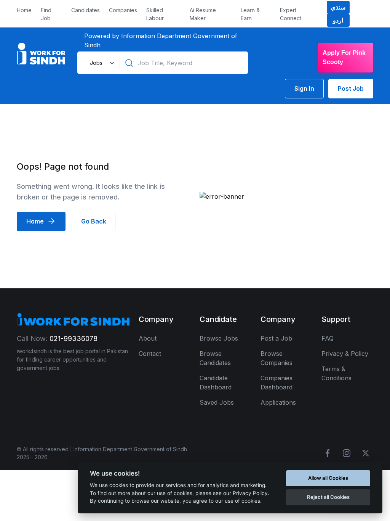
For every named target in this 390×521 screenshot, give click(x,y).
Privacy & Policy (344, 353)
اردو (338, 20)
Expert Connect (290, 14)
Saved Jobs (217, 402)
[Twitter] (365, 453)
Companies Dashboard (276, 382)
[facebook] (327, 453)
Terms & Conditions (336, 373)
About (148, 338)
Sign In (304, 88)
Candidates (85, 10)
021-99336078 (74, 338)
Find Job (46, 14)
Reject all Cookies (328, 497)
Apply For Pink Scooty (344, 57)
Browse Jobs (219, 338)
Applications (278, 402)
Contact (150, 353)
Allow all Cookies (328, 478)
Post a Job (276, 338)
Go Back (93, 221)
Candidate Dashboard (216, 382)
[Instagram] (346, 453)
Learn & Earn (250, 14)
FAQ (327, 338)
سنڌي (338, 7)
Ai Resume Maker (203, 14)
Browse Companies (276, 358)
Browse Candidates (215, 358)
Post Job (351, 88)
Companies (123, 10)
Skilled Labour (155, 14)
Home (24, 10)
